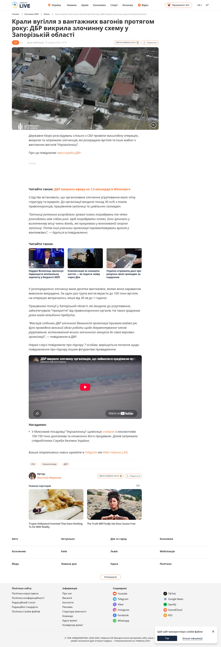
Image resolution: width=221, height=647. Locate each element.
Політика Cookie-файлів (26, 611)
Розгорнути (110, 577)
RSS (170, 615)
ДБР (66, 464)
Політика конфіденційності (28, 598)
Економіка (99, 5)
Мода (15, 563)
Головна (15, 14)
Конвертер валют (72, 625)
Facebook (123, 615)
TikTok (172, 593)
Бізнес (47, 14)
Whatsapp (123, 620)
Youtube (122, 593)
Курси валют (69, 620)
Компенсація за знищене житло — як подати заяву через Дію (84, 274)
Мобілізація (167, 551)
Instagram (123, 610)
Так (167, 638)
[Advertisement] (83, 172)
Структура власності (74, 611)
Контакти (68, 602)
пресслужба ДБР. (69, 153)
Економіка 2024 (32, 14)
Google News (175, 599)
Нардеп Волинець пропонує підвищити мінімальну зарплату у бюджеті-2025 (46, 274)
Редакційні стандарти (25, 607)
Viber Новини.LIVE (115, 452)
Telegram (91, 452)
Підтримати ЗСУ (180, 5)
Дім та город (118, 539)
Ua (198, 5)
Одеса (114, 563)
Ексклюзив (19, 551)
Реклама (67, 607)
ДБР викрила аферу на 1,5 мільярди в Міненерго (92, 189)
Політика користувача (25, 593)
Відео (145, 5)
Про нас (67, 593)
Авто (15, 539)
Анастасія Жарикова (49, 477)
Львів (114, 551)
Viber (121, 604)
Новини (72, 5)
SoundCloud (175, 610)
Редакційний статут (23, 602)
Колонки (128, 5)
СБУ (33, 464)
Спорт (114, 5)
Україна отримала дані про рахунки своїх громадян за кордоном (123, 274)
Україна (56, 5)
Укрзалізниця (49, 464)
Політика (166, 563)
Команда (67, 616)
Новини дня (69, 563)
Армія (84, 5)
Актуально (68, 539)
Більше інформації (193, 638)
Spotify (172, 604)
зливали (108, 432)
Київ (64, 551)
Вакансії (67, 598)
